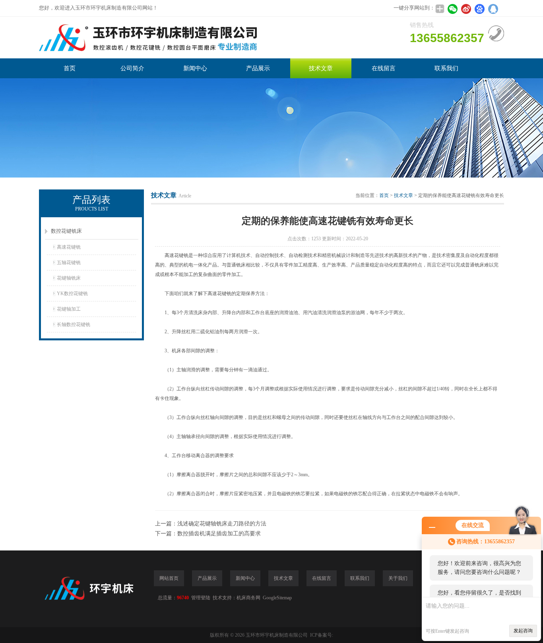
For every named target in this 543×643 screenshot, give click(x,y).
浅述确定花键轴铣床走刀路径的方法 (221, 524)
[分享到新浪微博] (465, 8)
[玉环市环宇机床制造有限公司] (158, 37)
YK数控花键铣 (72, 293)
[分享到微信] (452, 8)
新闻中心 (195, 68)
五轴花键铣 (69, 262)
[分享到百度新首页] (479, 8)
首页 (70, 68)
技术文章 (321, 68)
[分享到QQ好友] (492, 8)
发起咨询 (523, 630)
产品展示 (258, 68)
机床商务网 (248, 598)
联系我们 (446, 68)
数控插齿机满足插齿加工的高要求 (219, 534)
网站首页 (168, 578)
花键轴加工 (69, 309)
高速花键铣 (69, 247)
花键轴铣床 (69, 278)
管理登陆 (200, 598)
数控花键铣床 (66, 231)
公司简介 (132, 68)
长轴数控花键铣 (73, 324)
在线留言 (384, 68)
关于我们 (397, 578)
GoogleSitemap (277, 598)
